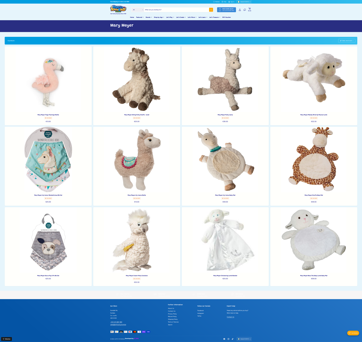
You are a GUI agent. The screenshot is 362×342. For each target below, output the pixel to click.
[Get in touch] (244, 9)
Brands (148, 17)
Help (225, 1)
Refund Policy (172, 316)
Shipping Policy (173, 319)
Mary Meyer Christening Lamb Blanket (225, 275)
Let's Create (180, 17)
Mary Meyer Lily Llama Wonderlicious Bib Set (48, 195)
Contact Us (171, 311)
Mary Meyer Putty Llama (225, 115)
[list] (181, 295)
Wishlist (217, 1)
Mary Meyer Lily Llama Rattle (137, 195)
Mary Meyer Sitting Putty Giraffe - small (136, 115)
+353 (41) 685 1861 (116, 322)
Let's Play (169, 17)
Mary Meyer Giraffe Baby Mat (314, 195)
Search (170, 325)
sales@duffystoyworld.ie (118, 324)
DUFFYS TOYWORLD (119, 339)
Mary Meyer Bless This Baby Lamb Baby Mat (313, 275)
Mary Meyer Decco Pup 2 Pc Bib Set (48, 275)
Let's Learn (202, 17)
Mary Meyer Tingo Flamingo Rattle (48, 115)
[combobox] (179, 9)
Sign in (232, 1)
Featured (139, 17)
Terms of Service (173, 322)
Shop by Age (158, 17)
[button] (249, 9)
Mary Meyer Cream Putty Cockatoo (137, 275)
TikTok (199, 316)
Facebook (200, 310)
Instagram (200, 313)
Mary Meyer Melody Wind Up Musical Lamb (313, 115)
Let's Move (191, 17)
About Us (171, 308)
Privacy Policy (172, 314)
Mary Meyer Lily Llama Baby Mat (225, 195)
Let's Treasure (214, 17)
